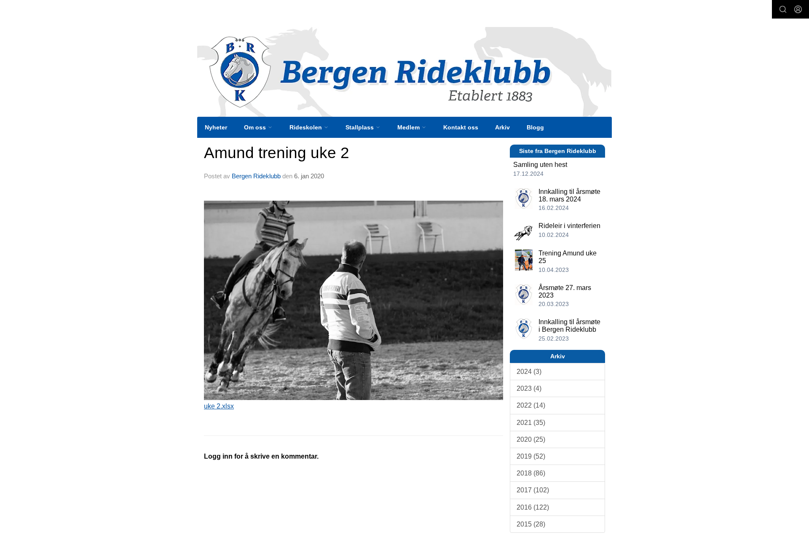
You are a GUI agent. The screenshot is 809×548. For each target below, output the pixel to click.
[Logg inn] (798, 9)
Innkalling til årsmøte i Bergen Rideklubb (569, 325)
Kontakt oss (460, 127)
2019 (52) (531, 456)
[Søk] (782, 9)
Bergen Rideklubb (256, 176)
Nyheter (216, 127)
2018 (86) (531, 473)
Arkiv (502, 127)
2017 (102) (533, 490)
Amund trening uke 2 (276, 152)
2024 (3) (529, 371)
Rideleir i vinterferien (569, 225)
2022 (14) (531, 405)
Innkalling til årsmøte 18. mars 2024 (569, 195)
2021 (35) (531, 422)
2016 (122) (533, 507)
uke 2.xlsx (219, 406)
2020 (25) (531, 439)
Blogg (535, 127)
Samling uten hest (540, 164)
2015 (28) (531, 524)
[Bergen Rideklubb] (404, 72)
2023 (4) (529, 388)
